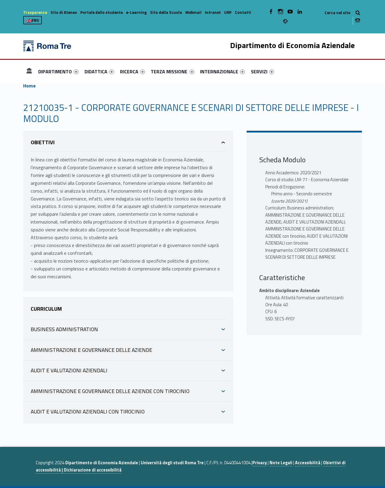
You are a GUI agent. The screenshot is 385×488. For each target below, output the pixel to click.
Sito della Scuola (166, 12)
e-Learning (136, 12)
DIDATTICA (96, 71)
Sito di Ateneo (64, 12)
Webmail (193, 12)
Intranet (213, 12)
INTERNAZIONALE (219, 71)
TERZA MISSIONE (169, 71)
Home (29, 71)
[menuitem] (29, 71)
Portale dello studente (101, 12)
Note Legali (281, 462)
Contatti (243, 12)
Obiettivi (43, 142)
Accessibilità (307, 462)
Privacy (259, 462)
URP (228, 12)
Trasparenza (35, 12)
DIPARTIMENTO (55, 71)
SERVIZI (259, 71)
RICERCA (129, 71)
